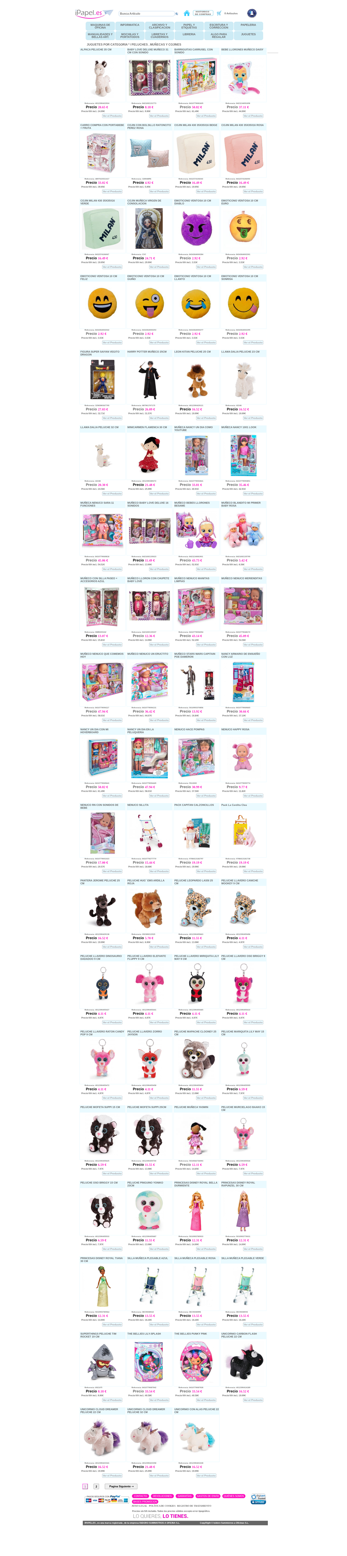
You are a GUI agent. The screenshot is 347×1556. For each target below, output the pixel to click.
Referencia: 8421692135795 (236, 557)
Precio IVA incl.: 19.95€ (187, 187)
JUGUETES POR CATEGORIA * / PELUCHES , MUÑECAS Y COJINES (134, 44)
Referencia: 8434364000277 (189, 330)
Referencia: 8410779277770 (142, 859)
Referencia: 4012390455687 (142, 1236)
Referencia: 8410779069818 (95, 557)
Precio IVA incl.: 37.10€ (234, 715)
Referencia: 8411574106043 (189, 179)
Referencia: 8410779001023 (95, 859)
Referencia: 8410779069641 (95, 783)
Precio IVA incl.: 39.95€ (93, 187)
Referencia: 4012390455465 (189, 1010)
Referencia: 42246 (232, 405)
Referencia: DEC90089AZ (141, 1312)
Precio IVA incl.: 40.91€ (187, 489)
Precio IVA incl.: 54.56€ (234, 640)
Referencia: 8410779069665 (236, 708)
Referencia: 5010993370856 (189, 708)
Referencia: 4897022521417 (95, 179)
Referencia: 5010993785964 (95, 1312)
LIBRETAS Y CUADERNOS (159, 35)
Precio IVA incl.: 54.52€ (93, 564)
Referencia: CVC (137, 254)
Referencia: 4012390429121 (189, 405)
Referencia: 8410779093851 (236, 481)
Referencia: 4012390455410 (236, 1010)
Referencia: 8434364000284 (189, 254)
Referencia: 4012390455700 (142, 1161)
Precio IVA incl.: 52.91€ (187, 564)
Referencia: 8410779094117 (95, 708)
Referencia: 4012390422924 (95, 103)
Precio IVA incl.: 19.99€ (187, 413)
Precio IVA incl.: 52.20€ (187, 640)
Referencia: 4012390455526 (236, 1161)
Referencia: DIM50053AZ (93, 632)
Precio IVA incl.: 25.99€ (140, 489)
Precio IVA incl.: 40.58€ (140, 1395)
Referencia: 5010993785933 (189, 1236)
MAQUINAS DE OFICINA (100, 26)
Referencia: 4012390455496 (236, 934)
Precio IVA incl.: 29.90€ (140, 262)
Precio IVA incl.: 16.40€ (140, 1320)
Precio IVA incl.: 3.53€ (186, 262)
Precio (92, 107)
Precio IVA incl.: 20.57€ (93, 866)
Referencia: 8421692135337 (142, 632)
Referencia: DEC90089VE (235, 1312)
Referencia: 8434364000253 (142, 330)
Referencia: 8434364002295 (236, 330)
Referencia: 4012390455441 (142, 1010)
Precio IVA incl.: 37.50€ (187, 791)
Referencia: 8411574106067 (95, 254)
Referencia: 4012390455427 (95, 1010)
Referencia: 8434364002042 (95, 330)
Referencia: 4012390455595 (236, 1085)
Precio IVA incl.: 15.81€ (93, 640)
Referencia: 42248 (91, 481)
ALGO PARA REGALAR (219, 35)
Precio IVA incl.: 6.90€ (139, 942)
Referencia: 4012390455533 (95, 1236)
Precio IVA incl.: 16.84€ (187, 715)
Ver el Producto (112, 115)
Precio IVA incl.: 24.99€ (93, 111)
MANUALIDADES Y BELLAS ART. (100, 35)
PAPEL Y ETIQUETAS (189, 26)
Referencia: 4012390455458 (142, 1085)
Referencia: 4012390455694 (189, 1085)
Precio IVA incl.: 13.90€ (140, 564)
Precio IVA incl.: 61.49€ (187, 111)
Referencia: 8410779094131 (142, 708)
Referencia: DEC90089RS (188, 1312)
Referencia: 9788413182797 (189, 859)
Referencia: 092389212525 (141, 934)
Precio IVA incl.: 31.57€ (140, 413)
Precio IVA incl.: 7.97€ (233, 1093)
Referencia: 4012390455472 (95, 1085)
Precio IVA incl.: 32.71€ (93, 413)
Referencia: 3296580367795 (95, 405)
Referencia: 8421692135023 (142, 557)
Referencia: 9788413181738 (236, 859)
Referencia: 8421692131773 (142, 103)
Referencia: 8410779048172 (236, 632)
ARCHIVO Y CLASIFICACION (159, 26)
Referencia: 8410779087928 (189, 1387)
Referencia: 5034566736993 (189, 1161)
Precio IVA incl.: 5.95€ (139, 187)
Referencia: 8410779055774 (236, 783)
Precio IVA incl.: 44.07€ (140, 715)
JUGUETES (248, 34)
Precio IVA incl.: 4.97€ (233, 942)
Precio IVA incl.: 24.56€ (93, 489)
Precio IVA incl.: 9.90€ (139, 111)
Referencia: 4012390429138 (95, 934)
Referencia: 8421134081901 (189, 557)
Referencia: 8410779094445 (142, 783)
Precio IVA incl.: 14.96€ (140, 640)
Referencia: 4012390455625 (95, 1161)
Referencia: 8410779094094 (189, 632)
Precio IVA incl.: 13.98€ (187, 942)
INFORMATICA (129, 24)
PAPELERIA (248, 24)
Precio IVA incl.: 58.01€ (93, 715)
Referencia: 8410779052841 (189, 481)
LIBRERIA (189, 34)
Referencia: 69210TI (91, 1387)
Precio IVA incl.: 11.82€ (234, 791)
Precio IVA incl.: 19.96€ (187, 866)
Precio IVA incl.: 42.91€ (234, 489)
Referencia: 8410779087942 (142, 1387)
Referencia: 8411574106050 (236, 179)
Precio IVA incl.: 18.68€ (140, 866)
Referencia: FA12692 (186, 783)
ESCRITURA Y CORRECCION (218, 26)
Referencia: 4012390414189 (236, 1387)
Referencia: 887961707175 (141, 405)
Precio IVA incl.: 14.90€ (187, 1244)
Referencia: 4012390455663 (189, 934)
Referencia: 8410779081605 (189, 103)
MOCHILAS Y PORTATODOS (129, 35)
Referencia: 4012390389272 (142, 481)
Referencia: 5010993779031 (236, 1236)
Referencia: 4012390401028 (189, 1463)
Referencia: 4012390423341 (95, 1463)
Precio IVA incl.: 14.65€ (187, 1169)
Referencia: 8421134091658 (236, 103)
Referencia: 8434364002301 (236, 254)
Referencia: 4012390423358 (142, 1463)
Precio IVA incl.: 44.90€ (234, 111)
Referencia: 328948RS (139, 179)
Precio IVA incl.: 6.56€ (233, 564)
